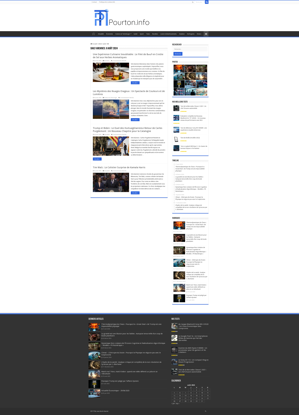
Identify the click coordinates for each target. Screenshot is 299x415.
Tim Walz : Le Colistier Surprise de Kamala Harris (119, 167)
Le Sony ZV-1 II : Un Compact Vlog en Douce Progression (193, 361)
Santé (135, 34)
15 (191, 395)
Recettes (155, 34)
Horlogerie (190, 34)
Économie (109, 34)
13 (180, 395)
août (104, 44)
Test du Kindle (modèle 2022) (190, 138)
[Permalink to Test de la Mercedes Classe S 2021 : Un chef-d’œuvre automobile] (176, 108)
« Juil (173, 403)
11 (207, 393)
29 (191, 401)
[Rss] (193, 2)
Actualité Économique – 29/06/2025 (115, 391)
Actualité (101, 34)
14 (185, 395)
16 (196, 395)
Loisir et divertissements (168, 34)
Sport (142, 34)
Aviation (182, 34)
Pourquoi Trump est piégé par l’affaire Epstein (120, 381)
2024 (99, 44)
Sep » (177, 403)
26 (174, 401)
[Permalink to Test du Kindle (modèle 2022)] (176, 139)
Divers (199, 34)
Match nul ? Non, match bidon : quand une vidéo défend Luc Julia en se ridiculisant (196, 287)
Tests (148, 34)
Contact (94, 2)
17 (202, 395)
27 (180, 401)
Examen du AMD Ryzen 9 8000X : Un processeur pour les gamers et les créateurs (192, 350)
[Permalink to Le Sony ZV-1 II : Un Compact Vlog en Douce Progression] (174, 362)
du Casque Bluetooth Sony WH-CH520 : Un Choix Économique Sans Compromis (193, 326)
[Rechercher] (206, 2)
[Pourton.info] (121, 17)
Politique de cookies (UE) (107, 2)
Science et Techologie (122, 34)
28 (185, 401)
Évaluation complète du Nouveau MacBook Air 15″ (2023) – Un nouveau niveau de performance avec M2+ (193, 118)
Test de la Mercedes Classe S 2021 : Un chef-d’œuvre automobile (192, 371)
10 (202, 393)
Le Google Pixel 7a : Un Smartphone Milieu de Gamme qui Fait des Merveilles (193, 338)
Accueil (94, 33)
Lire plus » (135, 83)
